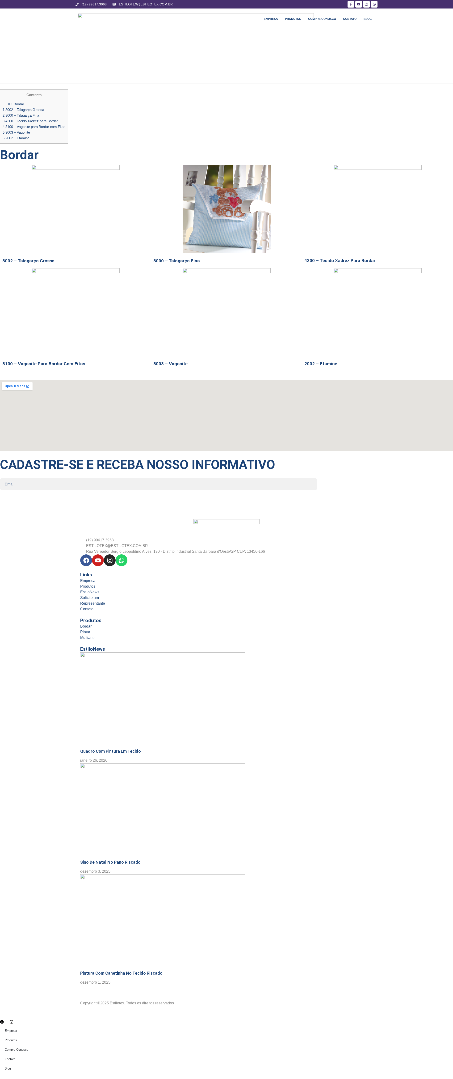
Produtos (293, 19)
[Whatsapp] (121, 560)
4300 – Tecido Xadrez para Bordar (30, 121)
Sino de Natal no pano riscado (110, 862)
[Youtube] (98, 560)
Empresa (271, 19)
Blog (368, 19)
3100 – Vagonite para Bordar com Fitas (34, 127)
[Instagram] (110, 560)
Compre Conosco (322, 19)
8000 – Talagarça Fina (21, 115)
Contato (350, 19)
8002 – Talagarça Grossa (23, 110)
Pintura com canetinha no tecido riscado (121, 973)
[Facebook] (86, 560)
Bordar (16, 104)
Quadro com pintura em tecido (110, 751)
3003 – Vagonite (16, 132)
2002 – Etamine (16, 138)
